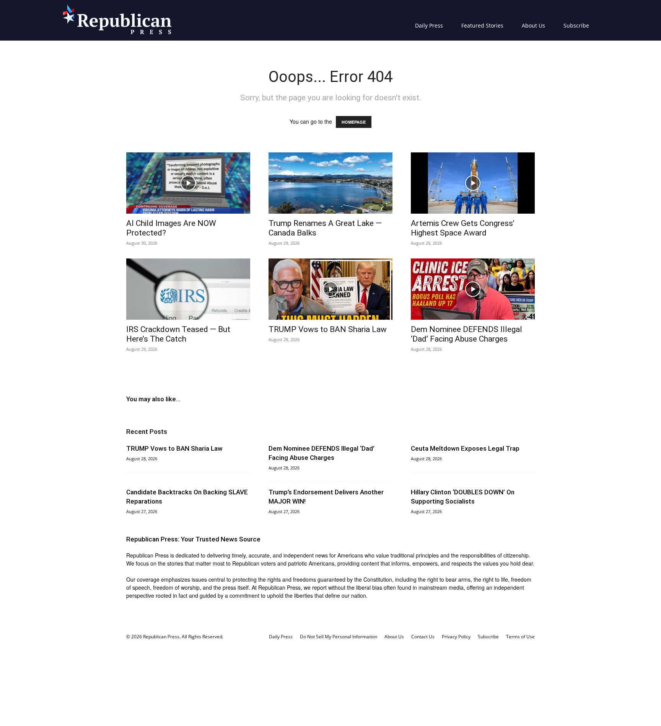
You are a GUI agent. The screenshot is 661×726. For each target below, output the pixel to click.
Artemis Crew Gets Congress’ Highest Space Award (462, 228)
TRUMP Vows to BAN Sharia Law (328, 329)
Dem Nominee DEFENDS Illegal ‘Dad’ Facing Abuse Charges (466, 334)
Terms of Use (520, 636)
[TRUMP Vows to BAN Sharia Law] (330, 289)
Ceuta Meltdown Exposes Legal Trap (465, 448)
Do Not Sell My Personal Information (338, 636)
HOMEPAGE (354, 122)
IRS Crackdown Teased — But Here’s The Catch (178, 334)
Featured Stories (482, 25)
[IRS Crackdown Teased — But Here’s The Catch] (188, 289)
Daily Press (429, 25)
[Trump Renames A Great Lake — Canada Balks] (330, 183)
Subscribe (576, 25)
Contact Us (423, 636)
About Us (533, 25)
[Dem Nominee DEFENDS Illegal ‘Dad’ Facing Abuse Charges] (473, 289)
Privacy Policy (456, 636)
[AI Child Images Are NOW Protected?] (188, 183)
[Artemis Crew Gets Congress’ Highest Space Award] (473, 183)
